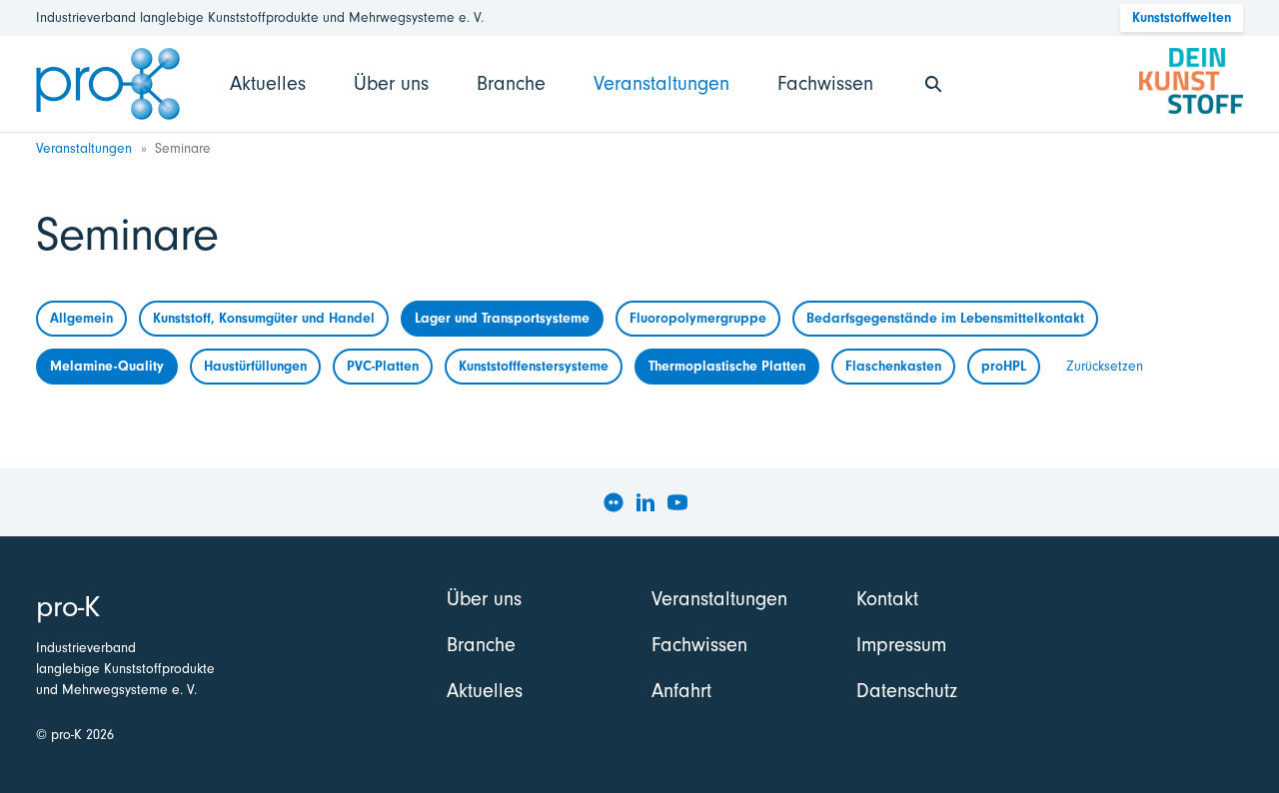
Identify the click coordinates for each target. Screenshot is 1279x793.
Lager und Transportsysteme (502, 318)
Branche (511, 83)
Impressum (901, 644)
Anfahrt (681, 690)
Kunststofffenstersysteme (534, 366)
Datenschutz (906, 690)
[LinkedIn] (645, 502)
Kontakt (887, 598)
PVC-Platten (383, 366)
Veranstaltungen (661, 83)
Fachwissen (825, 83)
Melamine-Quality (107, 366)
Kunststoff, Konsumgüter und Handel (264, 318)
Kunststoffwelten (1181, 17)
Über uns (391, 83)
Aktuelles (268, 83)
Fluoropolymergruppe (698, 318)
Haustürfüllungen (255, 366)
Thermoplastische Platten (726, 366)
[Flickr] (614, 502)
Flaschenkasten (893, 366)
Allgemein (81, 318)
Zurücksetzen (1104, 366)
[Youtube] (677, 502)
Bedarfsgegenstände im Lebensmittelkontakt (945, 318)
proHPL (1003, 366)
